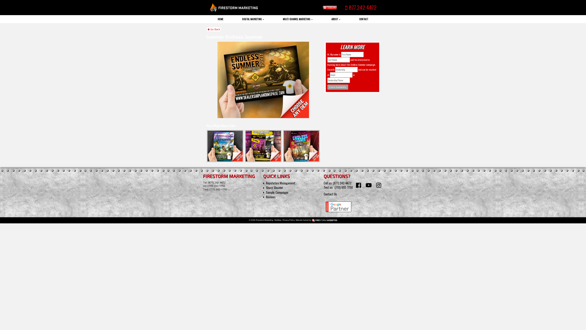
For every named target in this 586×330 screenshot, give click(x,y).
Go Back (215, 29)
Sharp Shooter (274, 187)
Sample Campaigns (277, 192)
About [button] (335, 19)
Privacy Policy (288, 220)
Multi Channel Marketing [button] (297, 19)
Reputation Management (280, 183)
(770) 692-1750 (216, 186)
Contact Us (330, 194)
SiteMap (277, 220)
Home (220, 19)
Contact (363, 19)
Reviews (270, 197)
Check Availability (337, 87)
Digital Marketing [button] (252, 19)
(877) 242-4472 (216, 182)
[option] (225, 146)
